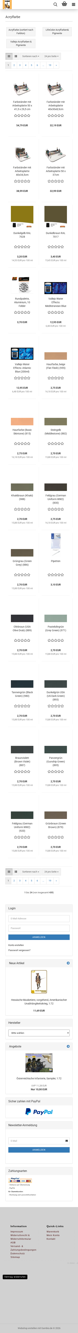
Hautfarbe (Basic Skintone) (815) (22, 431)
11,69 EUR (39, 1010)
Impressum (17, 1231)
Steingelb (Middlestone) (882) (56, 431)
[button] (9, 56)
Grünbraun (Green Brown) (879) (56, 825)
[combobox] (31, 56)
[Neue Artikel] (68, 963)
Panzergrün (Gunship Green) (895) (55, 761)
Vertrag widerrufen (15, 1277)
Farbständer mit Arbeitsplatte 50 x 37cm (56, 171)
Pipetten (55, 561)
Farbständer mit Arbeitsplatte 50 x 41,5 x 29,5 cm (22, 105)
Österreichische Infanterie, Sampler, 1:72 (39, 1078)
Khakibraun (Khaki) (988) (22, 497)
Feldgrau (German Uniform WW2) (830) (56, 499)
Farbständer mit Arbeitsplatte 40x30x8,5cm (56, 105)
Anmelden (39, 937)
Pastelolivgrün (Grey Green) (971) (55, 628)
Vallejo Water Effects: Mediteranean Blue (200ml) (55, 302)
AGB (13, 1242)
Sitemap (15, 1257)
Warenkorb (53, 1231)
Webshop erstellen (27, 1328)
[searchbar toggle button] (55, 4)
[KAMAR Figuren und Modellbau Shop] (6, 4)
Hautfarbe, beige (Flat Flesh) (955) (55, 366)
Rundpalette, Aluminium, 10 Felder (22, 302)
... (43, 65)
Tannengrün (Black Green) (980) (22, 694)
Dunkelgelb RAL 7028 (22, 235)
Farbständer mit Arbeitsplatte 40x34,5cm (22, 171)
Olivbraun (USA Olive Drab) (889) (22, 628)
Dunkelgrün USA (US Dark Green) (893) (56, 696)
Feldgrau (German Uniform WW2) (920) (22, 827)
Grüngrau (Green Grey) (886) (22, 563)
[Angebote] (68, 1047)
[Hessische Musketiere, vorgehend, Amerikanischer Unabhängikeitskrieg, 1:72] (39, 982)
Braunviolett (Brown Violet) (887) (22, 761)
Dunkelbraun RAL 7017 (55, 235)
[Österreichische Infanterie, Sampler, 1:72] (39, 1062)
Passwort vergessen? (19, 950)
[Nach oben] (68, 1327)
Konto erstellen (16, 945)
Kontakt (51, 1239)
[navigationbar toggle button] (73, 4)
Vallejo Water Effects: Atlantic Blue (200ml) (22, 368)
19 (50, 65)
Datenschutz (18, 1253)
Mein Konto (53, 1235)
